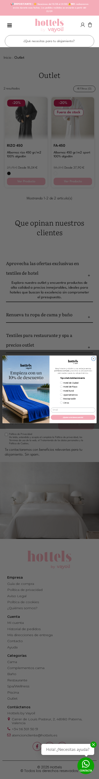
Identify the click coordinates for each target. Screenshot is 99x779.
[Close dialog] (93, 359)
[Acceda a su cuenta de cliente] (83, 26)
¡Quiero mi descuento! (73, 417)
